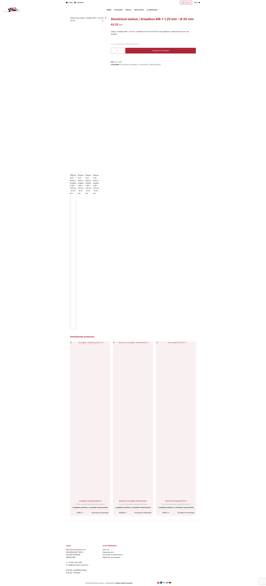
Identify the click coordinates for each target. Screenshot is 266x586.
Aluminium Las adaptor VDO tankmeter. (133, 501)
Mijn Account (186, 2)
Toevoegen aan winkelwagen (160, 50)
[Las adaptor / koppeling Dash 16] (90, 419)
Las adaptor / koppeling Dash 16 (90, 501)
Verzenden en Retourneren (113, 555)
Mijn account (139, 10)
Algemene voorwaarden (111, 557)
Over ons (106, 550)
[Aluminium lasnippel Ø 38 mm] (176, 419)
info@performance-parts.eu (78, 565)
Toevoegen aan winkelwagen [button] (100, 512)
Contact (128, 10)
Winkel (109, 10)
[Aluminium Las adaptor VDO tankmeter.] (133, 419)
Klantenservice (108, 552)
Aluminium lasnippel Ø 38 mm (176, 501)
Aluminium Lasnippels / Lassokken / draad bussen (140, 64)
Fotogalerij (118, 10)
